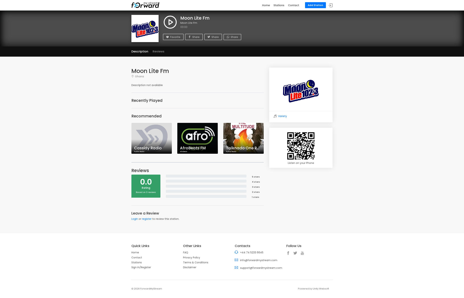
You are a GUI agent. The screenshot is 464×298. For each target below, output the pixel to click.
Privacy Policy (191, 257)
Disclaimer (189, 267)
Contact (293, 5)
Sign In (331, 5)
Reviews (158, 51)
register (147, 219)
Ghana (139, 76)
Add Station (315, 5)
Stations (279, 5)
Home (266, 5)
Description (139, 51)
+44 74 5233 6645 (251, 252)
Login (134, 219)
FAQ (185, 252)
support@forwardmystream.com (261, 268)
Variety (282, 116)
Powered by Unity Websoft (313, 288)
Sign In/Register (141, 267)
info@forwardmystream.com (258, 260)
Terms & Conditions (195, 262)
